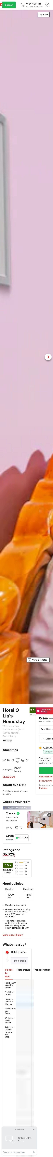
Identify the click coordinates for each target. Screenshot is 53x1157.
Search (9, 5)
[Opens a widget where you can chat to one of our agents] (19, 1141)
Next (48, 357)
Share (45, 14)
